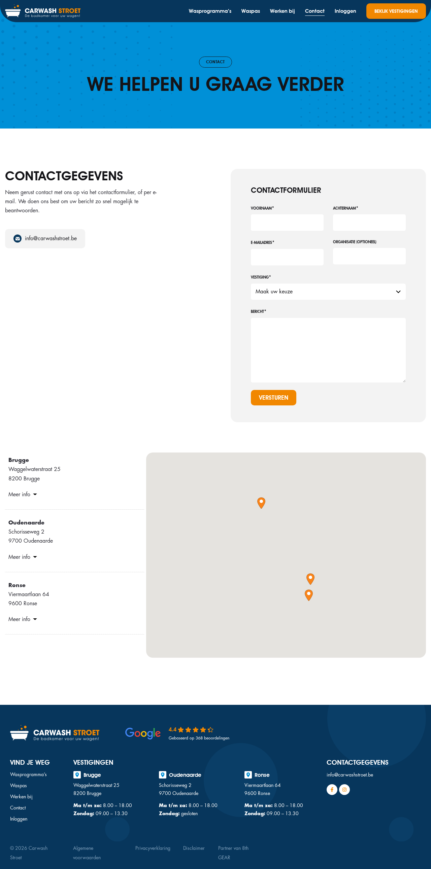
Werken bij (282, 11)
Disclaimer (194, 848)
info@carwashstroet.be (350, 774)
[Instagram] (344, 789)
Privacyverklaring (152, 848)
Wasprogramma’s (210, 11)
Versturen (273, 397)
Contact (315, 11)
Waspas (250, 11)
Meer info (19, 494)
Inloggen (345, 11)
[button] (261, 503)
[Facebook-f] (332, 789)
